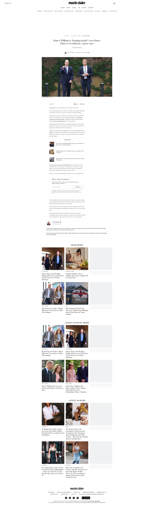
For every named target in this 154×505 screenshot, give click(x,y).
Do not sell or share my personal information (91, 494)
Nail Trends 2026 (78, 11)
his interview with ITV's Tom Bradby (61, 165)
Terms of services (65, 190)
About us (73, 494)
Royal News (86, 35)
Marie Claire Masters (58, 11)
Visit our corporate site (95, 501)
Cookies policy (65, 494)
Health (74, 7)
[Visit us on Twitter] (66, 498)
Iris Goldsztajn (71, 52)
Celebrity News (76, 35)
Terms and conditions (88, 492)
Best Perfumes (98, 11)
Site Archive (51, 492)
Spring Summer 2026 (69, 11)
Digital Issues (105, 11)
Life (79, 7)
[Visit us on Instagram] (70, 498)
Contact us (77, 492)
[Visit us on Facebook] (74, 498)
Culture (84, 7)
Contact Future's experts (64, 492)
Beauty (69, 7)
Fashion (63, 7)
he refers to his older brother (58, 121)
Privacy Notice (54, 191)
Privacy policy (54, 494)
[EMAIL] (60, 222)
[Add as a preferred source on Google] (93, 498)
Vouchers (90, 7)
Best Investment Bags (88, 11)
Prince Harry (52, 107)
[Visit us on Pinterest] (78, 498)
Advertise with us (101, 492)
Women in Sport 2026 (48, 11)
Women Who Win (113, 11)
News (88, 52)
